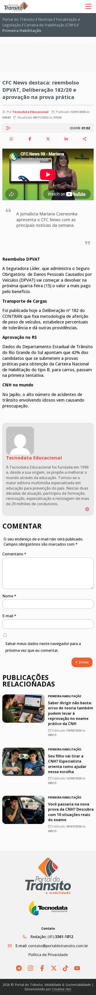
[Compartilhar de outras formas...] (84, 139)
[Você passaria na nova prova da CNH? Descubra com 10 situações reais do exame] (23, 810)
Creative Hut (61, 989)
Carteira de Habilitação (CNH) (50, 25)
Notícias (45, 19)
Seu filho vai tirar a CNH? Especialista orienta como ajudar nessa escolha (67, 763)
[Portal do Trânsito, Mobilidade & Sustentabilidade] (48, 876)
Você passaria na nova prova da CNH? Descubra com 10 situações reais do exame (71, 812)
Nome (9, 596)
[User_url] (87, 509)
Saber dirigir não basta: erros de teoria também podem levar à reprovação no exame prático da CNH (70, 713)
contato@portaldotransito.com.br (58, 945)
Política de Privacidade (48, 954)
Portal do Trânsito (18, 19)
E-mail (9, 615)
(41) (60, 936)
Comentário (14, 554)
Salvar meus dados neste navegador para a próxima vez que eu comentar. (43, 647)
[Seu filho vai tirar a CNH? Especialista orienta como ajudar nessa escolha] (23, 762)
